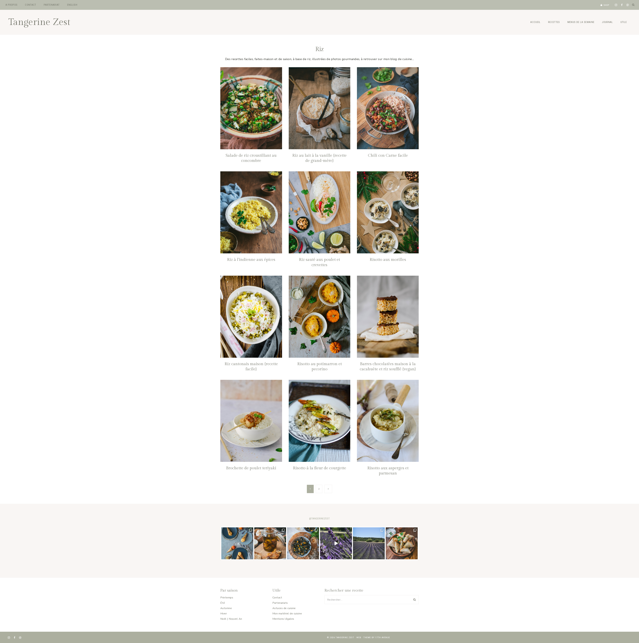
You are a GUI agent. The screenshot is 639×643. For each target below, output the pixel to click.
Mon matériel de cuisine (287, 613)
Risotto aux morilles (388, 259)
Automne (226, 608)
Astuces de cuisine (284, 608)
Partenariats (280, 603)
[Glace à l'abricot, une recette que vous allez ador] (237, 543)
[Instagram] (616, 4)
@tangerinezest (319, 518)
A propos (11, 4)
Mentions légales (283, 619)
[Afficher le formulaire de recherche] (633, 4)
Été (222, 603)
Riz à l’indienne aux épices (251, 259)
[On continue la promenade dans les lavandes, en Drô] (336, 543)
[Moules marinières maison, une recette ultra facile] (303, 543)
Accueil (535, 22)
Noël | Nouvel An (231, 619)
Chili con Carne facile (388, 155)
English (72, 4)
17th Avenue (382, 637)
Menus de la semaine (581, 22)
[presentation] (251, 108)
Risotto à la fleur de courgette (319, 468)
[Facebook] (621, 4)
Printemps (226, 597)
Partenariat (52, 4)
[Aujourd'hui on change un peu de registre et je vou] (369, 543)
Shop (606, 5)
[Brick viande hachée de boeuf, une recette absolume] (402, 543)
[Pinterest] (627, 4)
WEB (358, 637)
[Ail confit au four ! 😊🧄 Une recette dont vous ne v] (270, 543)
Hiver (223, 613)
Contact (30, 4)
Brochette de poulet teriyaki (251, 468)
